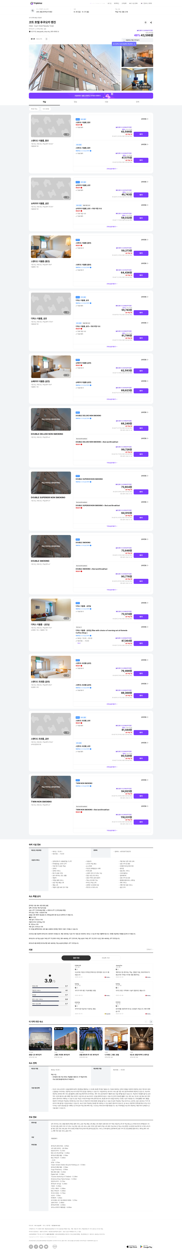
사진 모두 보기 (146, 87)
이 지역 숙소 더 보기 (36, 17)
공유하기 (151, 22)
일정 (75, 9)
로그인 (109, 3)
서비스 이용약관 (46, 1225)
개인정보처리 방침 (56, 1225)
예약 (141, 134)
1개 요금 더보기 (111, 463)
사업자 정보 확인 (50, 1234)
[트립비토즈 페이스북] (36, 1247)
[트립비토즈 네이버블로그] (46, 1247)
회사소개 (31, 1225)
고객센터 (124, 3)
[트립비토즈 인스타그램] (31, 1247)
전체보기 (149, 949)
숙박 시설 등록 (133, 3)
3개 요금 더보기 (111, 346)
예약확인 (116, 3)
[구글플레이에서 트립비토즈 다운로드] (146, 1247)
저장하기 (145, 22)
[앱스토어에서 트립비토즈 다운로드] (132, 1247)
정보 (75, 102)
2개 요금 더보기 (111, 169)
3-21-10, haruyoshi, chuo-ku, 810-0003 (44, 31)
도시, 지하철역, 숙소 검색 (42, 9)
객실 (44, 102)
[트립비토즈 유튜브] (41, 1247)
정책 (137, 102)
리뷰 (106, 102)
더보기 (79, 643)
